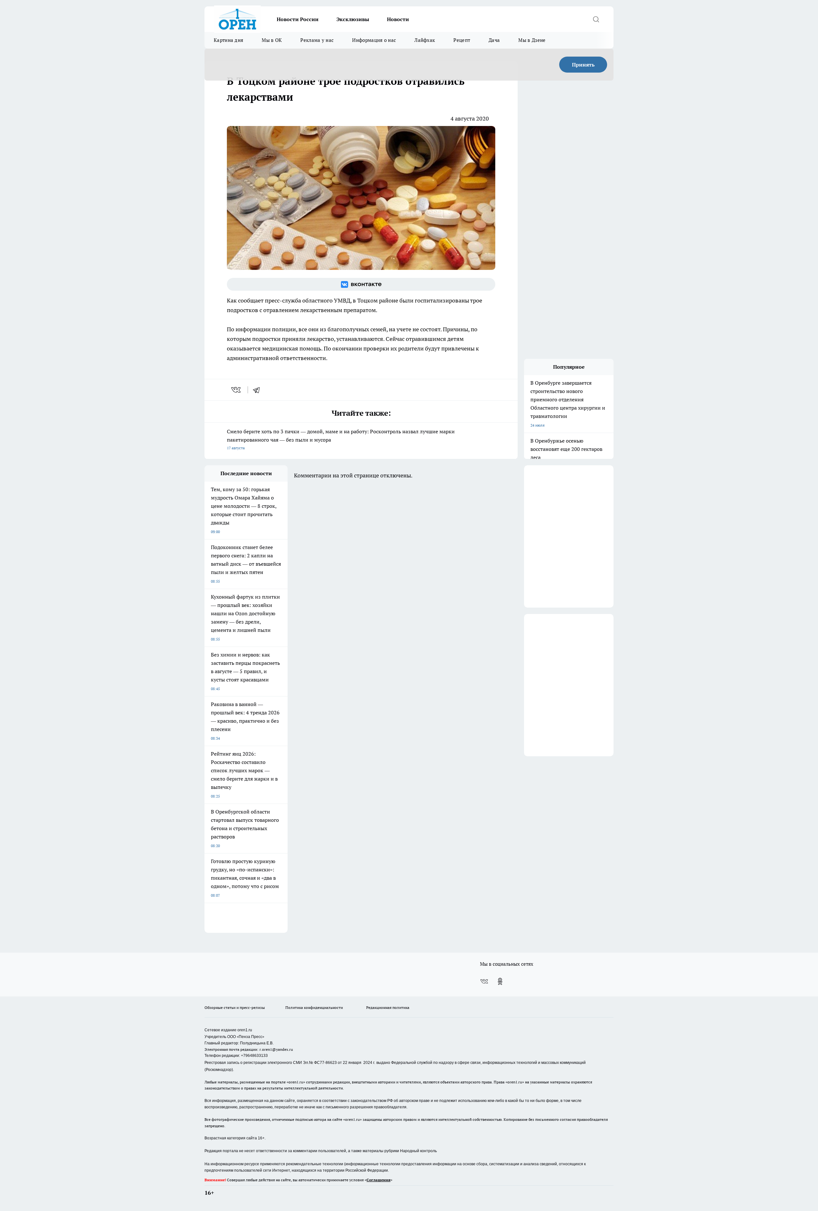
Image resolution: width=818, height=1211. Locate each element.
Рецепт (461, 40)
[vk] (236, 389)
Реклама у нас (317, 40)
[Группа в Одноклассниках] (500, 981)
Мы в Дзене (531, 40)
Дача (494, 40)
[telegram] (258, 389)
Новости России (298, 19)
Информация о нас (374, 40)
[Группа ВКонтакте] (361, 284)
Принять (583, 64)
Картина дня (228, 40)
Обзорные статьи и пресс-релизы (234, 1007)
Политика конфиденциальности (314, 1007)
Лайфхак (424, 40)
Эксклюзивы (352, 19)
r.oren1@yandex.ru (276, 1049)
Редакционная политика (387, 1007)
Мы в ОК (272, 40)
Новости (398, 19)
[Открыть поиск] (596, 19)
